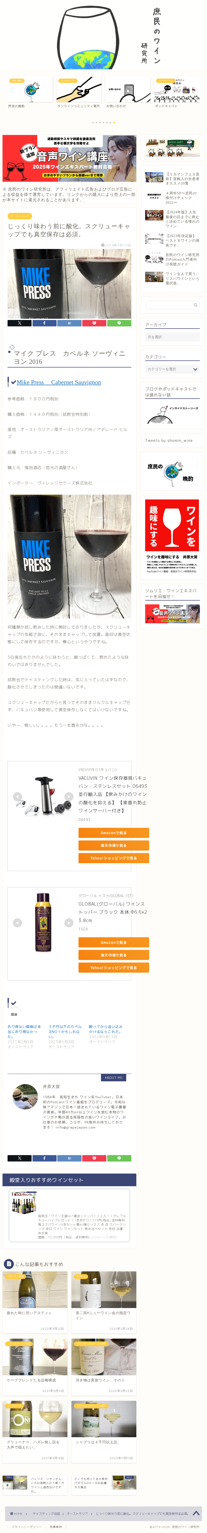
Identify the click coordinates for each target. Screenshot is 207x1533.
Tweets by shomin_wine (169, 440)
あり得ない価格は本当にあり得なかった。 (24, 1031)
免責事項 (56, 1527)
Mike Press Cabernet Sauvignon (59, 382)
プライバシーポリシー (27, 1527)
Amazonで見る (114, 832)
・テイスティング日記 (45, 1514)
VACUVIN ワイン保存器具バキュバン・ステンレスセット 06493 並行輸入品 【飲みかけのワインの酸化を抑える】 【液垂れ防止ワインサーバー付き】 (114, 794)
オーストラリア (20, 216)
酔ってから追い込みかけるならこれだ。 (105, 1029)
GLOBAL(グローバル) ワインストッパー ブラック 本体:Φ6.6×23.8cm (113, 912)
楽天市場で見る (114, 845)
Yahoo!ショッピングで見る (113, 858)
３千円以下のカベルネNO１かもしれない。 (65, 1031)
